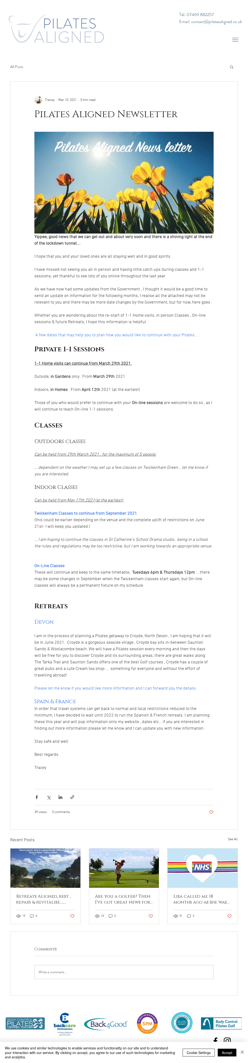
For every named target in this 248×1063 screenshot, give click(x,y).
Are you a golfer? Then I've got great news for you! (122, 899)
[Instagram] (227, 1041)
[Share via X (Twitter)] (48, 797)
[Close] (242, 1052)
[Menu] (235, 39)
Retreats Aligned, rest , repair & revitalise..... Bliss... (43, 899)
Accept (227, 1052)
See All (233, 839)
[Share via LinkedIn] (60, 797)
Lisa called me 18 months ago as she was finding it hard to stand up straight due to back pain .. (200, 899)
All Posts (16, 66)
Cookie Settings (199, 1052)
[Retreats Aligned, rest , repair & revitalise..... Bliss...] (45, 868)
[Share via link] (72, 797)
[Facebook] (215, 1041)
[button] (231, 67)
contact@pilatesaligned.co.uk (216, 21)
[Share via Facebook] (36, 797)
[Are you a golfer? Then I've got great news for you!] (124, 868)
